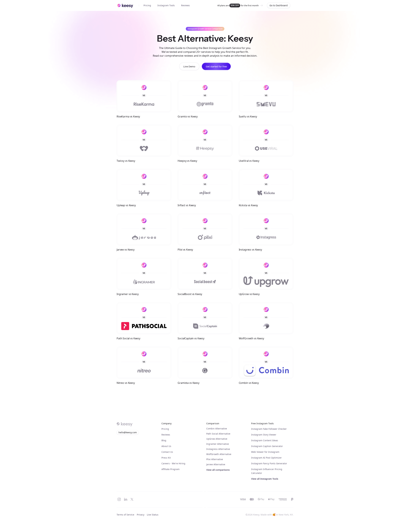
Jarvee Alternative (215, 464)
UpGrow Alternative (216, 438)
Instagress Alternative (218, 449)
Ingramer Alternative (217, 443)
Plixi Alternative (214, 459)
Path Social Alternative (218, 433)
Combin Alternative (216, 428)
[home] (125, 5)
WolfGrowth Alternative (218, 454)
